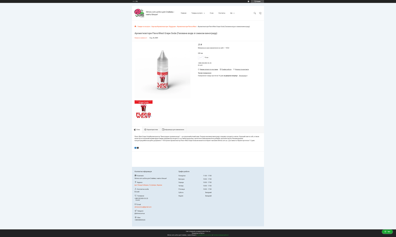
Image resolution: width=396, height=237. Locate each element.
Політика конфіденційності (221, 235)
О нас (212, 13)
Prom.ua (208, 231)
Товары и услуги (197, 13)
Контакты (222, 13)
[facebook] (135, 148)
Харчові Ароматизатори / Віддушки (163, 26)
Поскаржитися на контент (204, 235)
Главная (183, 13)
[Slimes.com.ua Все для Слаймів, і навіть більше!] (139, 13)
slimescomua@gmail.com (143, 207)
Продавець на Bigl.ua (198, 233)
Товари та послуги (143, 26)
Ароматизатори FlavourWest (186, 26)
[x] (138, 148)
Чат (389, 231)
